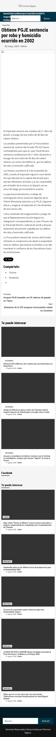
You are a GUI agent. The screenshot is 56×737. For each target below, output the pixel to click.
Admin (23, 46)
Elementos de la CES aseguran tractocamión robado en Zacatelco (28, 307)
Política (6, 20)
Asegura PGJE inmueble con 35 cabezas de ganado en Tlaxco (27, 297)
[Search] (32, 13)
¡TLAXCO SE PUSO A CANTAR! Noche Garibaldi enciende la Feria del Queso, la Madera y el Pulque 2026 (27, 653)
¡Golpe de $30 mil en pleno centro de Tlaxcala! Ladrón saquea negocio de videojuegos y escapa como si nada (26, 411)
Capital (6, 517)
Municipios (7, 561)
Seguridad (8, 17)
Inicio (5, 13)
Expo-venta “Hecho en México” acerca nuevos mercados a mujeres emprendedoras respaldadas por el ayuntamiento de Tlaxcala (27, 525)
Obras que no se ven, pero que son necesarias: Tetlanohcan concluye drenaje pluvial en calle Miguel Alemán (25, 696)
